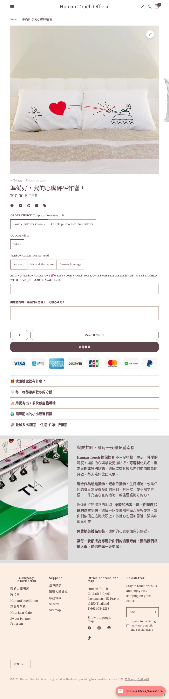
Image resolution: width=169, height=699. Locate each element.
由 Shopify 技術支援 (137, 679)
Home (13, 19)
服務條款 (55, 598)
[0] (156, 6)
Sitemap (55, 610)
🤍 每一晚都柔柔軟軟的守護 (31, 392)
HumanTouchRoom (24, 601)
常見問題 (55, 586)
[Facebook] (12, 205)
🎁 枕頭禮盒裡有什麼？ (28, 381)
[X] (21, 205)
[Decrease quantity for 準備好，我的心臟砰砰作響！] (14, 335)
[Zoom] (150, 34)
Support (55, 577)
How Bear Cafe (21, 613)
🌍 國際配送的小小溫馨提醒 (31, 414)
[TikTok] (92, 638)
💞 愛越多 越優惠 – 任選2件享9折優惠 (39, 425)
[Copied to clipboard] (45, 205)
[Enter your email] (154, 612)
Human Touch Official (85, 6)
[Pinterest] (29, 205)
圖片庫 (15, 595)
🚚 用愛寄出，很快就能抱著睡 (33, 403)
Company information (26, 579)
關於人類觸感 (19, 589)
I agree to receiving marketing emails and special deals (143, 625)
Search (54, 604)
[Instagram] (102, 627)
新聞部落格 (18, 607)
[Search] (150, 6)
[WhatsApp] (37, 205)
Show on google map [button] (99, 617)
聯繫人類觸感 (58, 592)
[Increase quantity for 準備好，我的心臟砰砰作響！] (25, 335)
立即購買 (84, 347)
